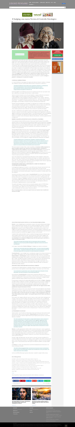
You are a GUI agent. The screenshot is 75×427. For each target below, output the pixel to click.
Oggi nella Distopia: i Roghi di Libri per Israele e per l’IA (53, 417)
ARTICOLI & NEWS (35, 2)
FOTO (52, 2)
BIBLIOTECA (48, 2)
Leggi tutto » (14, 405)
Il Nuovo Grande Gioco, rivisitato (52, 419)
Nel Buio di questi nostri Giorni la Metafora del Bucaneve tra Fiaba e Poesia (40, 402)
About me (31, 412)
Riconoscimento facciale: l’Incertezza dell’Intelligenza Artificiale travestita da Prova (21, 402)
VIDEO (55, 2)
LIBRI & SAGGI (42, 2)
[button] (16, 381)
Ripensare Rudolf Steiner (51, 421)
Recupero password (16, 412)
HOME (30, 2)
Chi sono (31, 410)
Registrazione (15, 410)
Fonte (13, 373)
